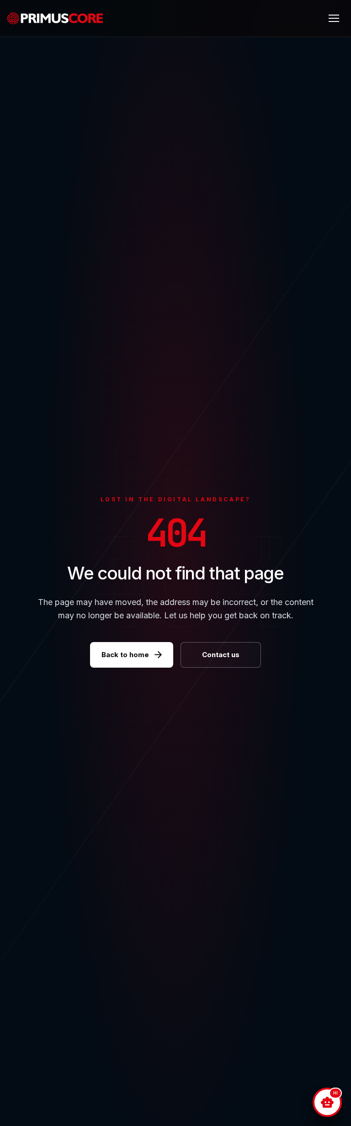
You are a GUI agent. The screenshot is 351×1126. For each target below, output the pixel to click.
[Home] (59, 18)
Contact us (220, 654)
